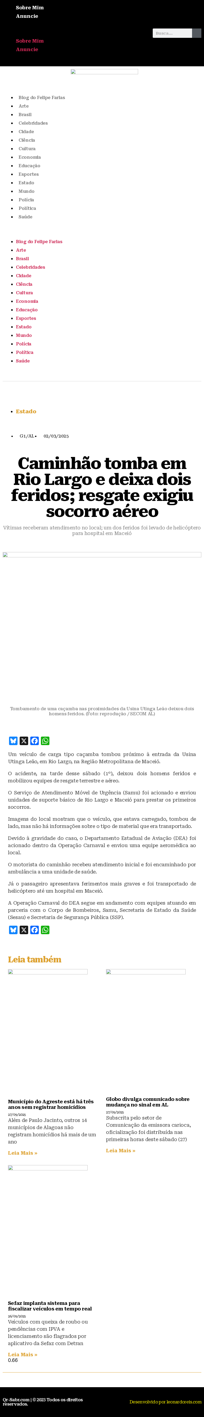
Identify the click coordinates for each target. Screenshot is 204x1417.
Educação (29, 165)
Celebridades (33, 123)
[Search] (196, 33)
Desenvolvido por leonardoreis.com (165, 1401)
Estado (26, 182)
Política (27, 208)
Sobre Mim (30, 7)
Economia (30, 157)
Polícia (26, 199)
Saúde (25, 216)
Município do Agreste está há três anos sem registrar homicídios (51, 1104)
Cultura (27, 148)
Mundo (27, 191)
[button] (75, 33)
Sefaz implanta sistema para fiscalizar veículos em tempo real (50, 1306)
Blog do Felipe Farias (42, 97)
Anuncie (27, 16)
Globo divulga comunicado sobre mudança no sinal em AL (148, 1102)
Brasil (25, 114)
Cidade (26, 131)
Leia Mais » (22, 1153)
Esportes (29, 174)
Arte (24, 106)
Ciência (27, 140)
